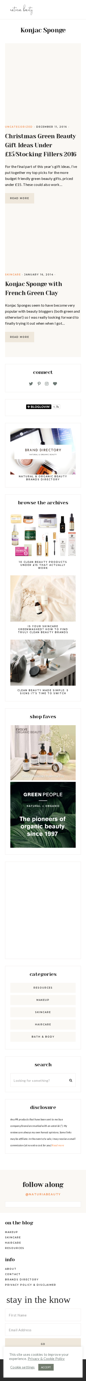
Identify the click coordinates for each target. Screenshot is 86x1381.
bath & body (43, 1036)
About (11, 1268)
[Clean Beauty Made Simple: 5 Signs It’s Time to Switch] (43, 663)
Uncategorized (19, 126)
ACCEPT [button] (46, 1367)
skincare (13, 274)
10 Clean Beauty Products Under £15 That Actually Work (43, 565)
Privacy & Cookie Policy (46, 1359)
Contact (13, 1274)
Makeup (43, 1000)
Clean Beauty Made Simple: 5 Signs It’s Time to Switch (43, 692)
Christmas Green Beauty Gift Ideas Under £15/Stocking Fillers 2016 (41, 145)
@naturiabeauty (43, 1194)
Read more (58, 1145)
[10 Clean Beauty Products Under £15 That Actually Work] (43, 535)
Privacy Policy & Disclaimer (30, 1284)
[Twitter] (31, 384)
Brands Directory (22, 1279)
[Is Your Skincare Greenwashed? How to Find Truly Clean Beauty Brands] (43, 599)
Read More (19, 198)
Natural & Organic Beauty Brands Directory (43, 478)
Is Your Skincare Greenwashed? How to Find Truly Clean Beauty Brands (43, 629)
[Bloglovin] (55, 384)
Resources (43, 987)
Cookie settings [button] (22, 1367)
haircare (43, 1024)
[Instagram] (46, 384)
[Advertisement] (43, 910)
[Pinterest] (39, 384)
